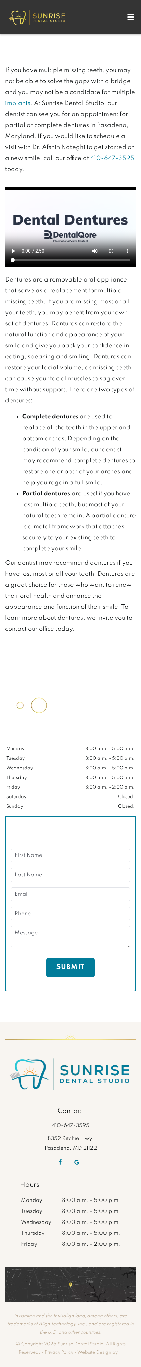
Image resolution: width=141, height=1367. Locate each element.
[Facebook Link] (60, 1162)
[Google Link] (76, 1162)
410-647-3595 (112, 158)
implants (17, 103)
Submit (70, 967)
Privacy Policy (58, 1352)
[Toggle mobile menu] (130, 17)
